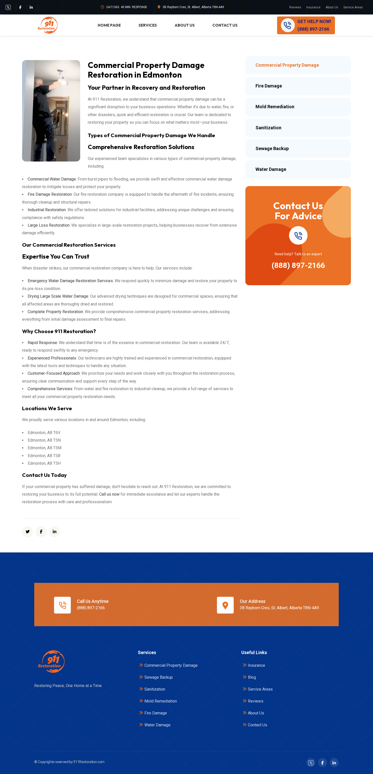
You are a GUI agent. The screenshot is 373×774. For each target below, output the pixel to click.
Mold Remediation (160, 701)
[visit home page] (47, 25)
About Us (332, 7)
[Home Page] (51, 661)
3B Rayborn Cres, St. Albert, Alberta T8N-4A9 (193, 7)
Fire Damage (155, 713)
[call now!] (298, 235)
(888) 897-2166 (298, 265)
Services (148, 25)
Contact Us (225, 25)
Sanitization (154, 689)
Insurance (313, 7)
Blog (252, 677)
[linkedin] (54, 531)
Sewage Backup (158, 677)
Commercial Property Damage (171, 665)
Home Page (109, 25)
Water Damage (157, 725)
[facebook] (20, 7)
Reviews (295, 7)
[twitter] (8, 7)
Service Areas (353, 7)
